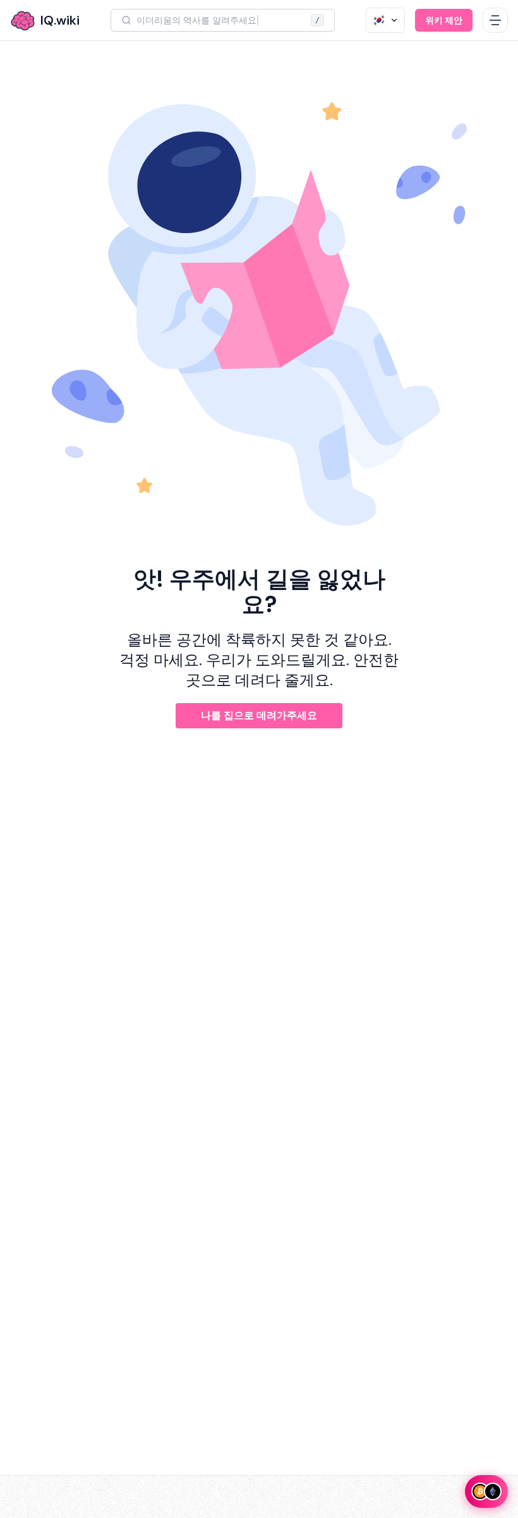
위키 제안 (443, 20)
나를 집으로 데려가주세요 (259, 715)
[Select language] (385, 20)
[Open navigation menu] (495, 20)
